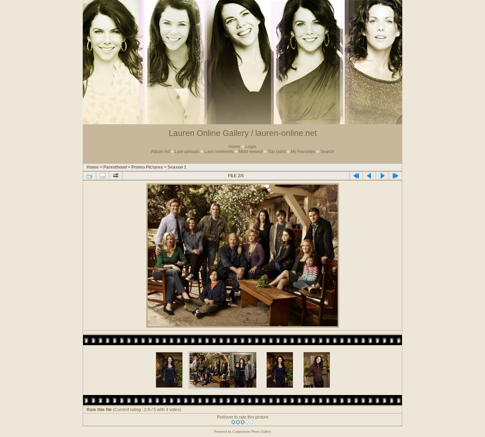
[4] (247, 422)
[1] (233, 422)
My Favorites (303, 151)
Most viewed (251, 151)
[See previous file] (369, 176)
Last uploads (187, 151)
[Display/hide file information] (102, 176)
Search (327, 151)
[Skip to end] (395, 176)
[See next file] (382, 176)
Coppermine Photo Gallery (252, 431)
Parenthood (115, 167)
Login (250, 146)
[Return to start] (356, 176)
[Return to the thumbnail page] (89, 176)
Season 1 (177, 167)
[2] (238, 422)
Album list (160, 151)
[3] (242, 422)
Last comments (219, 151)
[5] (252, 422)
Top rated (277, 151)
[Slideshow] (115, 176)
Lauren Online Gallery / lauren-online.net (243, 133)
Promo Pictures (147, 167)
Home (234, 146)
